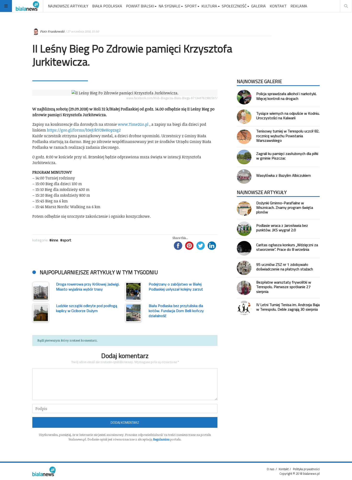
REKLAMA (298, 6)
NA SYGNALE (169, 6)
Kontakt (284, 469)
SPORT (191, 6)
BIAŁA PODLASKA (107, 6)
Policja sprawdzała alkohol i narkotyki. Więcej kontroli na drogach (286, 96)
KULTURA (209, 6)
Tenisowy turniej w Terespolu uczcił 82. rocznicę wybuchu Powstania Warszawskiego (287, 135)
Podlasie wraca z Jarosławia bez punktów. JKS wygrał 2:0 (282, 228)
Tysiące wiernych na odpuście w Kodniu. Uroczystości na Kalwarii (288, 115)
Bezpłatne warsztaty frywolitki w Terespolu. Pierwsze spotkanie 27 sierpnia (283, 286)
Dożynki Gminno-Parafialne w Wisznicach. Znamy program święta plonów (284, 207)
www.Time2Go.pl (133, 124)
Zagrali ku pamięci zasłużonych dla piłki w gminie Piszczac (287, 156)
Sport (66, 240)
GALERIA (258, 6)
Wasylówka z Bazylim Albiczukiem (283, 175)
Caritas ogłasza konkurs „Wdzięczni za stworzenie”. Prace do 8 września (287, 247)
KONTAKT (278, 6)
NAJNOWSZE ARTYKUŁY (68, 6)
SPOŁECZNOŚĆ (234, 6)
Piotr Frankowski (52, 31)
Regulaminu (161, 439)
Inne (55, 240)
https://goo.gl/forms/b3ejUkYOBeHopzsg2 (84, 130)
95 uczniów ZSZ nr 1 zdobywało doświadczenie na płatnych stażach (284, 267)
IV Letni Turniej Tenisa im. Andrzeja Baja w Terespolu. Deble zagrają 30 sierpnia (288, 307)
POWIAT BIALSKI (140, 6)
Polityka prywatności (306, 469)
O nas (270, 469)
